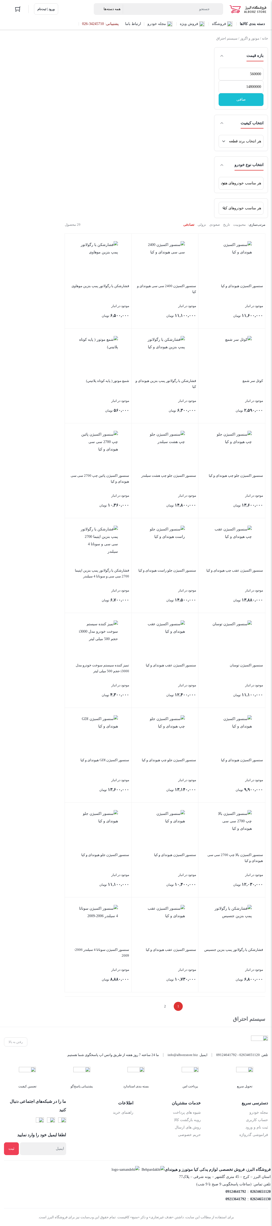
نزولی (202, 225)
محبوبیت (239, 225)
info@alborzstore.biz (183, 1055)
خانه (265, 38)
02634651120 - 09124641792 (238, 1055)
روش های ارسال (188, 1127)
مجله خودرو (258, 1112)
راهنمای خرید (123, 1112)
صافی (241, 99)
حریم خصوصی (189, 1135)
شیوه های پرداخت (187, 1112)
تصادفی (188, 225)
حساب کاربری (257, 1120)
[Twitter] (40, 1121)
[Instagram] (51, 1121)
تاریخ (226, 225)
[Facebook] (62, 1121)
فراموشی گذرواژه (253, 1135)
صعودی (214, 225)
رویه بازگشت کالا (187, 1120)
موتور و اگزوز (249, 38)
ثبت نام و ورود (256, 1127)
